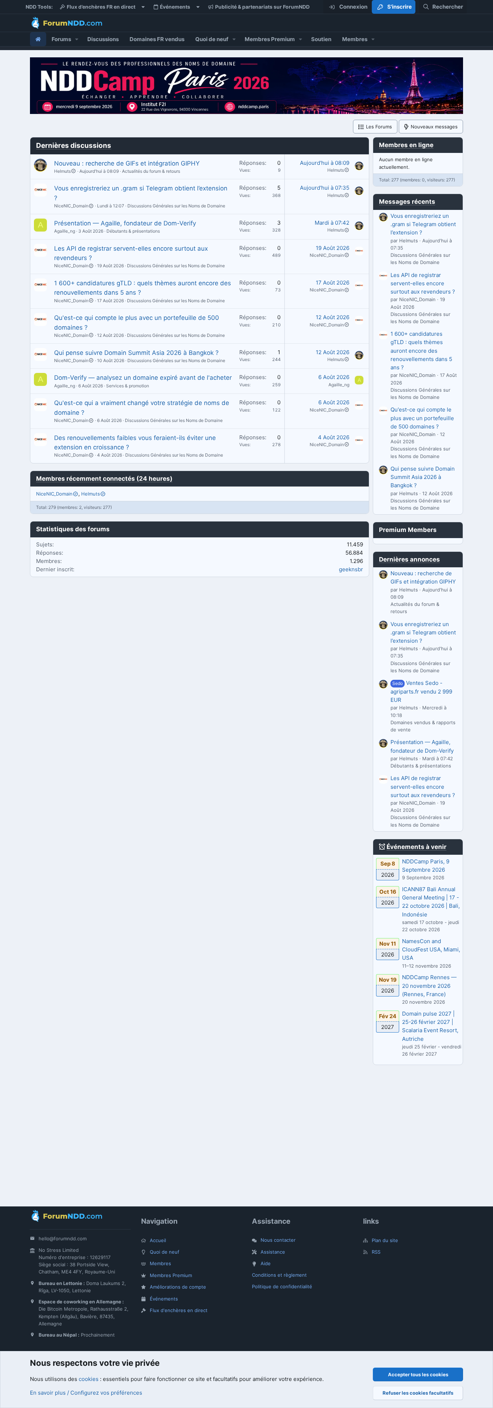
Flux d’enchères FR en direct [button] (101, 7)
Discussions (103, 39)
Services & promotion (127, 385)
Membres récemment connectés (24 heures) (104, 478)
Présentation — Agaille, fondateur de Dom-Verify (125, 223)
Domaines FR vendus (157, 39)
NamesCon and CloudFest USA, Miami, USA (431, 950)
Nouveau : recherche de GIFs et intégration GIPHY (127, 163)
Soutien (321, 39)
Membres (354, 39)
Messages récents (407, 201)
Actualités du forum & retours (151, 171)
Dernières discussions (73, 145)
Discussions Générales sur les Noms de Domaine (176, 205)
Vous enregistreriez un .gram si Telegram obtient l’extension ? (423, 224)
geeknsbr (351, 569)
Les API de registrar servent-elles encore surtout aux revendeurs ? (423, 283)
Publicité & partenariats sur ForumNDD (262, 7)
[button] (77, 39)
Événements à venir (416, 846)
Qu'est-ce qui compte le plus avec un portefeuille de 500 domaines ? (422, 418)
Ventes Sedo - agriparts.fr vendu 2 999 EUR (421, 691)
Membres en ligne (406, 145)
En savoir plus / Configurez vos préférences (86, 1392)
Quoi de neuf (211, 39)
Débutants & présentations (133, 231)
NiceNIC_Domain (71, 205)
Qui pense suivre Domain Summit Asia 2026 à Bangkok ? (136, 352)
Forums (61, 39)
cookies (89, 1379)
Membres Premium (270, 39)
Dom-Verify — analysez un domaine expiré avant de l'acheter (143, 377)
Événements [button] (175, 7)
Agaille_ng (64, 231)
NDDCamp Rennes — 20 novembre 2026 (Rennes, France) (429, 986)
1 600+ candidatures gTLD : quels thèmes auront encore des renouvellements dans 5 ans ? (421, 350)
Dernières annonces (409, 559)
